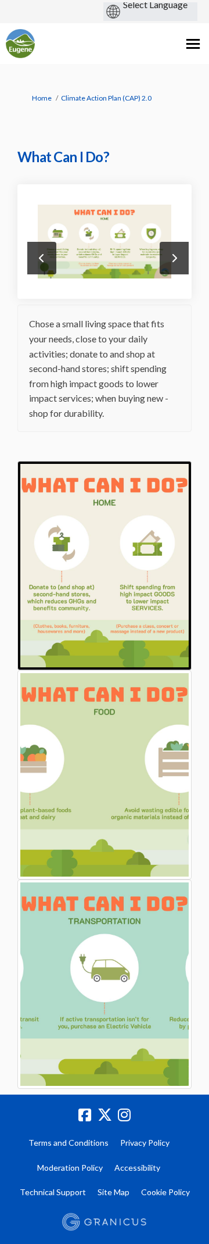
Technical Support (53, 1192)
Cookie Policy (165, 1192)
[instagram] (124, 1116)
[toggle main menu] (193, 44)
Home (42, 98)
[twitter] (104, 1116)
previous (41, 258)
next (174, 258)
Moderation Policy (70, 1167)
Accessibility (137, 1167)
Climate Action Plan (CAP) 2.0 (106, 98)
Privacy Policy (145, 1143)
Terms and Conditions (68, 1143)
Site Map (113, 1192)
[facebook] (85, 1116)
